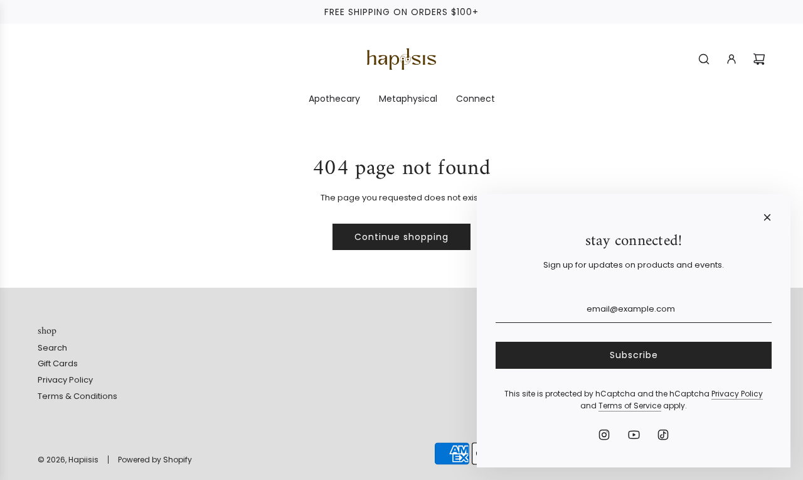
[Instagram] (604, 435)
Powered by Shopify (155, 459)
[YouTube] (633, 435)
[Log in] (731, 59)
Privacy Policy (737, 393)
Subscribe (634, 355)
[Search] (704, 59)
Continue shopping (401, 237)
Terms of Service (629, 405)
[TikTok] (663, 435)
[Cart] (759, 59)
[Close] (767, 217)
